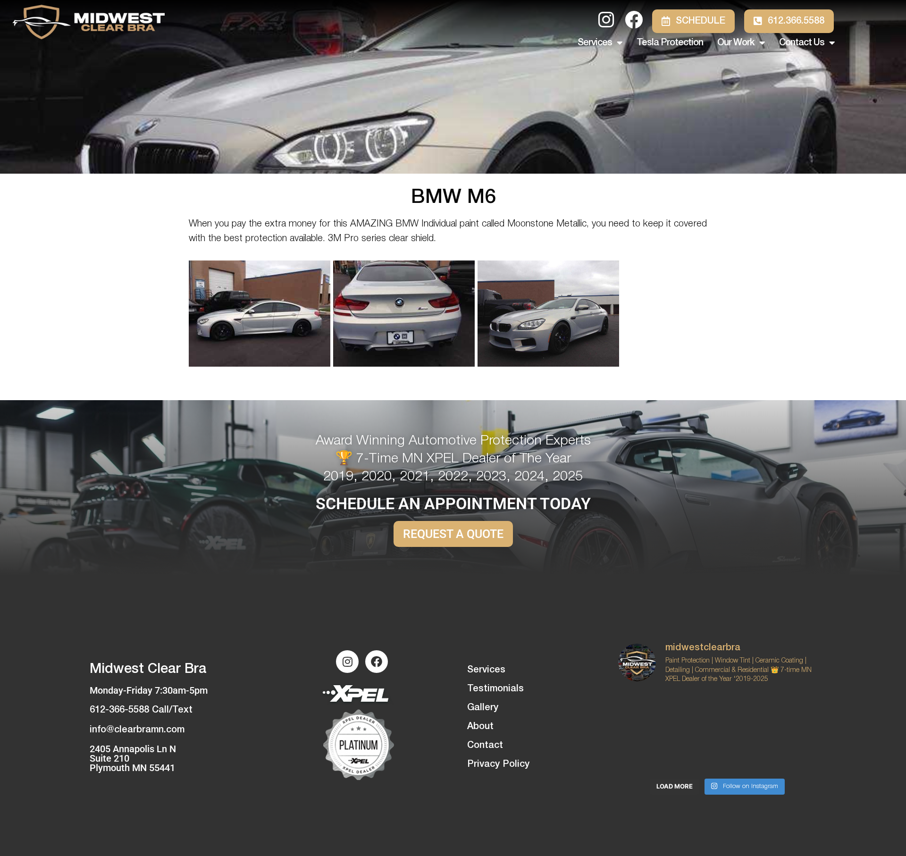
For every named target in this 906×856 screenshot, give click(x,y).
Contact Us (801, 43)
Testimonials (495, 689)
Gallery (482, 708)
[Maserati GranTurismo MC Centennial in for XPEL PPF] (649, 713)
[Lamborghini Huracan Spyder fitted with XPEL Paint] (785, 713)
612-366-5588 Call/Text (141, 710)
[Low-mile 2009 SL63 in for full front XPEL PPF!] (717, 753)
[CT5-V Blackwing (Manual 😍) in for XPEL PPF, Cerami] (785, 753)
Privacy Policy (498, 764)
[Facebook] (376, 661)
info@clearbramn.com (137, 730)
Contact (485, 745)
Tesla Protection (670, 43)
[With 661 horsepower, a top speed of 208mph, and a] (717, 713)
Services (595, 43)
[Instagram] (347, 661)
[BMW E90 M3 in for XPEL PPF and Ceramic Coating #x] (649, 753)
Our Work (736, 43)
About (480, 726)
